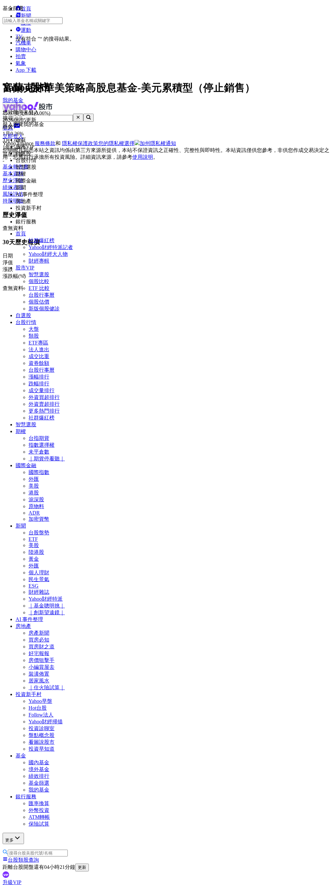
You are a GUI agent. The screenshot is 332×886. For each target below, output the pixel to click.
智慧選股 (39, 274)
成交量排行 (41, 390)
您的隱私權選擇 (116, 143)
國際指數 (39, 472)
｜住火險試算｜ (47, 687)
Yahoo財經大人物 (48, 254)
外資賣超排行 (44, 404)
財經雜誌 (39, 592)
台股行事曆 (41, 295)
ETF (33, 539)
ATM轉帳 (39, 817)
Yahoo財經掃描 (46, 721)
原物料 (36, 506)
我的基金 (39, 789)
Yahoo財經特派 (46, 599)
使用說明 (142, 157)
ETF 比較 (39, 288)
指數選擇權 (41, 445)
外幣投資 (39, 810)
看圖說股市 (41, 742)
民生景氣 (39, 579)
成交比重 (39, 356)
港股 (34, 492)
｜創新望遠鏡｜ (47, 612)
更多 (9, 840)
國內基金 (39, 762)
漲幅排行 (39, 377)
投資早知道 (41, 749)
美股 (34, 486)
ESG (34, 586)
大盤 (34, 329)
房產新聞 (39, 633)
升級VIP (12, 882)
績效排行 (39, 776)
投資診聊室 (41, 728)
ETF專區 (38, 342)
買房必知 (39, 640)
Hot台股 (38, 708)
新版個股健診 (44, 308)
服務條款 (45, 143)
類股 (34, 336)
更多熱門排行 (44, 411)
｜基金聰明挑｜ (47, 605)
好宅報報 (39, 653)
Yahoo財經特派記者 (51, 247)
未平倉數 (39, 452)
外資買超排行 (44, 397)
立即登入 (13, 136)
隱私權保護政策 (80, 143)
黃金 (34, 559)
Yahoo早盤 (40, 701)
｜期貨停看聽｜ (47, 458)
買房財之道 (41, 646)
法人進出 (39, 349)
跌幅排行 (39, 383)
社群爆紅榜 (41, 240)
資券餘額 (39, 363)
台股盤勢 (39, 532)
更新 (82, 867)
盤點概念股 (41, 735)
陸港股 (36, 552)
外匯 (34, 479)
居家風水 (39, 680)
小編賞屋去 (41, 667)
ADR (34, 513)
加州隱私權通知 (158, 143)
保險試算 (39, 824)
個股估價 (39, 302)
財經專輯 (39, 261)
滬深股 (36, 499)
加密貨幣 (39, 519)
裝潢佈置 (39, 674)
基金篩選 (39, 783)
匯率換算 (39, 803)
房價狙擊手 (41, 660)
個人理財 (39, 572)
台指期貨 (39, 438)
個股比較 (39, 281)
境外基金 (39, 769)
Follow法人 (41, 715)
